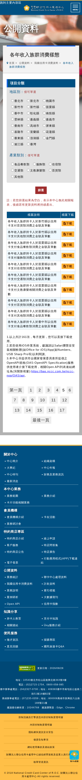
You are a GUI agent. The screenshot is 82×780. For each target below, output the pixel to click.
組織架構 (49, 461)
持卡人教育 (14, 618)
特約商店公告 (15, 551)
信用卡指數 (51, 603)
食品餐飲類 (22, 164)
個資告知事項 (41, 739)
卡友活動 (49, 517)
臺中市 (19, 113)
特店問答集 (51, 545)
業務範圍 (12, 495)
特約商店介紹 (15, 538)
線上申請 (49, 538)
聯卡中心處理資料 (55, 577)
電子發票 (12, 562)
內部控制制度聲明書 (41, 724)
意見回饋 (12, 646)
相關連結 (12, 625)
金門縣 (51, 138)
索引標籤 (49, 590)
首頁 (11, 63)
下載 (69, 223)
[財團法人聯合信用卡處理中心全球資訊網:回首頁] (43, 8)
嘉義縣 (35, 119)
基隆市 (19, 131)
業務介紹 (49, 495)
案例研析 (12, 597)
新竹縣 (35, 107)
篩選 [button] (41, 190)
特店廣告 (49, 551)
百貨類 (57, 170)
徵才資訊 (12, 639)
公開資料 (24, 63)
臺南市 (19, 125)
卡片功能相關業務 (18, 502)
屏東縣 (51, 125)
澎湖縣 (35, 138)
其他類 (19, 176)
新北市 (35, 100)
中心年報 (49, 467)
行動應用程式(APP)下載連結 (59, 560)
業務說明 (12, 590)
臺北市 (19, 100)
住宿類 (57, 164)
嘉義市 (51, 119)
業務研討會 (14, 523)
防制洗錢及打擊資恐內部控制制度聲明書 (41, 717)
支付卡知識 (51, 618)
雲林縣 (19, 119)
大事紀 (11, 467)
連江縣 (19, 144)
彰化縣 (35, 113)
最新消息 (12, 481)
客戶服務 (12, 545)
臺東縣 (19, 138)
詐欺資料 (49, 583)
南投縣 (51, 113)
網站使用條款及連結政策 (41, 747)
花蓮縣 (51, 131)
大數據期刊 (51, 597)
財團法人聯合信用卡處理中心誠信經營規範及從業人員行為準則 (41, 754)
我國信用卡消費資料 (46, 63)
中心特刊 (12, 474)
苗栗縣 (51, 107)
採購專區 (49, 639)
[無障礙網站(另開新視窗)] (28, 668)
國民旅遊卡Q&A (54, 646)
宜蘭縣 (35, 131)
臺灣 (34, 144)
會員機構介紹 (15, 517)
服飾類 (41, 164)
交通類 (19, 170)
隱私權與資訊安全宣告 (41, 732)
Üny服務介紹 (52, 625)
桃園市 (51, 100)
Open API (13, 603)
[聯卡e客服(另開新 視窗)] (74, 762)
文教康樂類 (38, 170)
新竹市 (19, 107)
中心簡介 (12, 461)
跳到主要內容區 (10, 2)
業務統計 (12, 577)
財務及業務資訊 (54, 474)
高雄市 (35, 125)
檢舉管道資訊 (41, 762)
